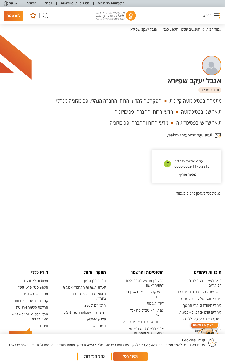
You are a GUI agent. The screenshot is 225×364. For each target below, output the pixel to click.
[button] (211, 15)
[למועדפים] (33, 15)
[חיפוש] (45, 15)
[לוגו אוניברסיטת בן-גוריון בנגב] (116, 16)
